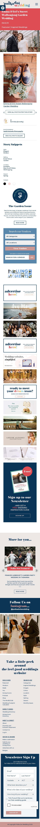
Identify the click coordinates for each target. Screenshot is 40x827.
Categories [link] (27, 683)
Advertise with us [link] (8, 748)
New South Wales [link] (9, 168)
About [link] (5, 723)
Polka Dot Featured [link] (20, 568)
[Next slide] (36, 570)
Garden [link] (6, 160)
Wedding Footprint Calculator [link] (9, 704)
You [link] (4, 690)
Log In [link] (5, 732)
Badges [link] (5, 750)
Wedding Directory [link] (9, 712)
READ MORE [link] (20, 222)
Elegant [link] (6, 151)
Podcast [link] (5, 695)
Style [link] (25, 695)
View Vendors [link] (20, 248)
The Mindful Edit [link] (8, 700)
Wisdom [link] (5, 685)
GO (32, 257)
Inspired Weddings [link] (19, 27)
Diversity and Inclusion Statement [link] (9, 726)
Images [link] (25, 688)
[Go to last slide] (3, 570)
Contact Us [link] (6, 730)
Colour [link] (25, 690)
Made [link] (4, 688)
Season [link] (25, 700)
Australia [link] (6, 166)
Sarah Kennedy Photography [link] (13, 131)
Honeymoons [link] (7, 693)
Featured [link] (6, 27)
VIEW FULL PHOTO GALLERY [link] (14, 135)
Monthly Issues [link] (28, 703)
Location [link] (26, 693)
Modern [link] (6, 153)
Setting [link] (25, 698)
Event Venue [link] (7, 159)
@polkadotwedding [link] (20, 609)
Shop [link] (4, 698)
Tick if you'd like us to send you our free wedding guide (20, 799)
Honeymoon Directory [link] (7, 715)
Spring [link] (5, 176)
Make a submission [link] (9, 739)
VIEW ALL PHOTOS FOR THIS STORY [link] (20, 112)
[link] (3, 8)
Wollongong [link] (7, 170)
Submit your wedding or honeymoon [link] (7, 743)
